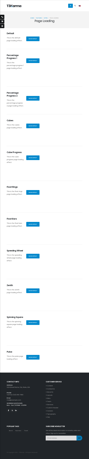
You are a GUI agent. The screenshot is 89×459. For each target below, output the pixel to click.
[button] (80, 5)
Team (49, 401)
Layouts (50, 395)
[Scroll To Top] (85, 456)
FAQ (48, 417)
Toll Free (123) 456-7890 (15, 395)
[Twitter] (12, 410)
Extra (46, 18)
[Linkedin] (16, 410)
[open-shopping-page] (2, 21)
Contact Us (51, 389)
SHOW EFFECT (33, 39)
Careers (50, 411)
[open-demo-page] (2, 26)
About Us (50, 392)
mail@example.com (14, 400)
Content (50, 386)
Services (50, 404)
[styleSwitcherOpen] (2, 17)
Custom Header (53, 408)
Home (32, 18)
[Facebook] (8, 410)
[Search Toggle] (75, 5)
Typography (51, 414)
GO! (79, 438)
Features (39, 18)
